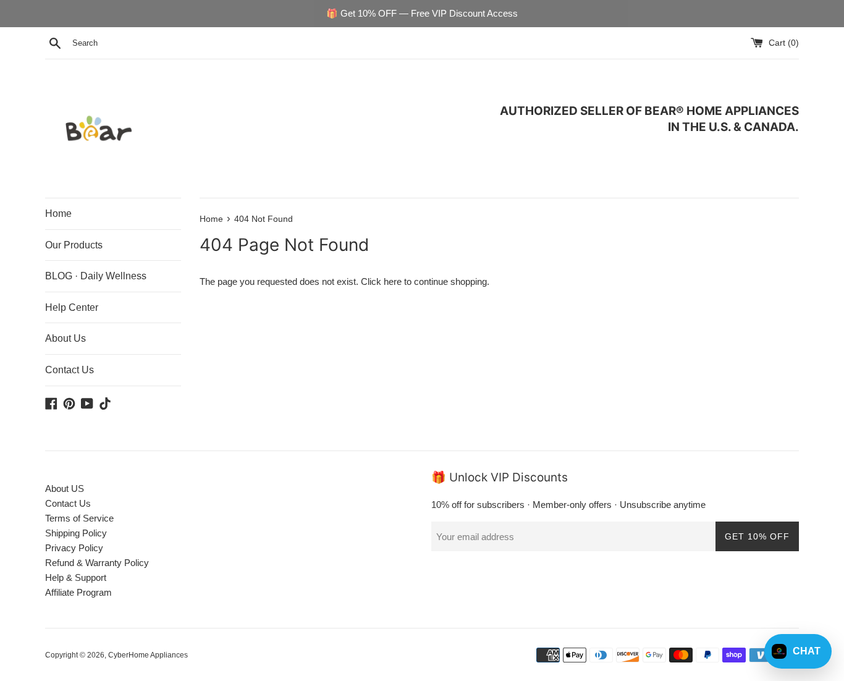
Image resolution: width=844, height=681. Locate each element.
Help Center (71, 307)
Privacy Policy (74, 548)
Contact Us (69, 370)
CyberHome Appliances (148, 655)
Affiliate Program (78, 592)
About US (64, 488)
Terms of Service (79, 518)
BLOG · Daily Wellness (95, 276)
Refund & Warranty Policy (97, 562)
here (393, 281)
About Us (65, 338)
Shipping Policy (76, 533)
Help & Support (75, 577)
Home (58, 213)
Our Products (74, 245)
